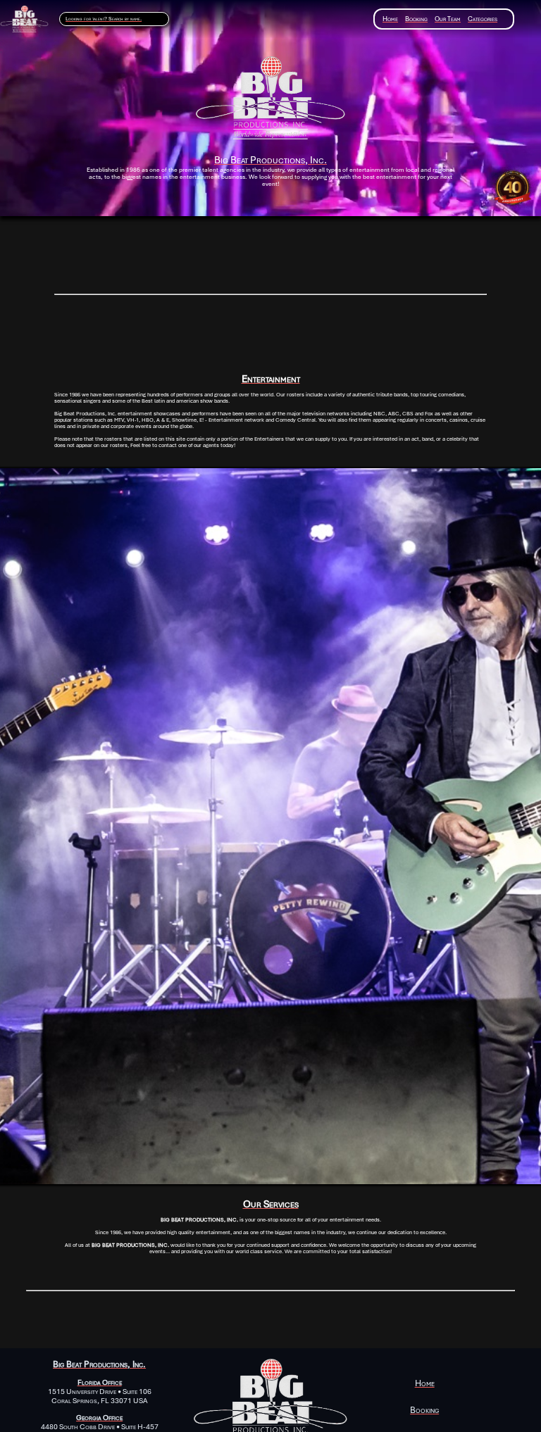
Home (390, 18)
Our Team (448, 18)
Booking (416, 18)
